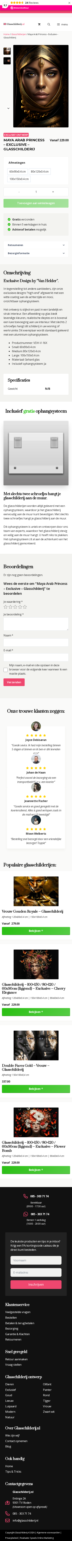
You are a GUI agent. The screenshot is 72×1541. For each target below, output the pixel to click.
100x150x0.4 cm (18, 179)
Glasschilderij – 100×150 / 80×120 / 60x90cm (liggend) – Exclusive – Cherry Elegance (33, 989)
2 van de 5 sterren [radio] (10, 607)
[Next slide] (8, 108)
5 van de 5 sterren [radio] (25, 607)
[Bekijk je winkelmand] (39, 24)
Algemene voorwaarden (48, 1532)
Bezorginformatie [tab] (18, 253)
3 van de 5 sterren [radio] (15, 607)
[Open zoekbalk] (49, 24)
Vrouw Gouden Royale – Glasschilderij (32, 912)
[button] (7, 60)
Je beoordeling (13, 614)
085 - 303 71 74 (39, 1196)
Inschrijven (36, 1284)
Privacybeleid (11, 1537)
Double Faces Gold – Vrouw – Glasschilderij (25, 1068)
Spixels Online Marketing (41, 1537)
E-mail (8, 650)
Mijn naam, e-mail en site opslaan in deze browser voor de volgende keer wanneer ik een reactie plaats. (38, 669)
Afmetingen (17, 163)
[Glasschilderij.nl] (13, 24)
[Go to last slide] (8, 49)
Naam (8, 635)
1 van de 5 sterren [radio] (5, 607)
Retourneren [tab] (15, 245)
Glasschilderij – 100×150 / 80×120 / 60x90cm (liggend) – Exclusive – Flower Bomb (33, 1147)
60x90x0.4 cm (17, 171)
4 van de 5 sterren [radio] (20, 607)
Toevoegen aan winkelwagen (36, 203)
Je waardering (13, 602)
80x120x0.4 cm (40, 171)
